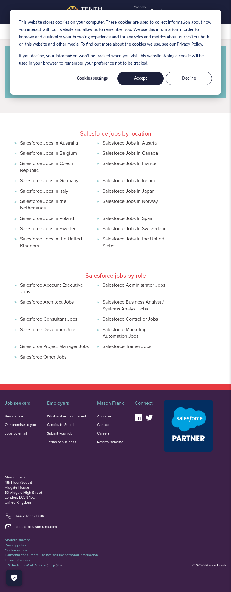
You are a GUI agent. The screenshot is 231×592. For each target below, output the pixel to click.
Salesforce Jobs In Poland (47, 218)
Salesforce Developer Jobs (48, 329)
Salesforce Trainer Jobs (127, 346)
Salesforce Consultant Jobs (48, 319)
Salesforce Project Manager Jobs (54, 346)
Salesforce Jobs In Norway (130, 201)
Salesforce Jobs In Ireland (129, 180)
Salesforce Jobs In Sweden (48, 228)
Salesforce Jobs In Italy (44, 191)
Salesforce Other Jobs (43, 356)
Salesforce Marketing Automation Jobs (125, 332)
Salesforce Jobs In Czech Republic (46, 166)
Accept (140, 78)
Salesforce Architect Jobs (47, 301)
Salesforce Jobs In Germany (49, 180)
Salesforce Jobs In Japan (129, 191)
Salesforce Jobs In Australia (49, 142)
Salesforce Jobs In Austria (130, 142)
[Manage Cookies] (14, 578)
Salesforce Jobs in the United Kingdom (51, 242)
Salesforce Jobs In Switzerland (135, 228)
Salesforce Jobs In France (129, 163)
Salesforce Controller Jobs (130, 319)
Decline (189, 78)
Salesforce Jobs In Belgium (48, 153)
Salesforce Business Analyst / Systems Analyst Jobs (133, 305)
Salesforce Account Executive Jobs (51, 288)
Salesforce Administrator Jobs (134, 285)
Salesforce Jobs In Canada (130, 153)
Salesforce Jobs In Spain (128, 218)
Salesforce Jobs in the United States (133, 242)
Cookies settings (92, 78)
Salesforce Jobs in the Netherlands (43, 204)
